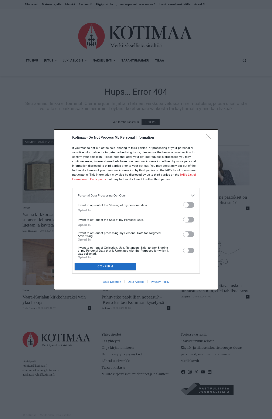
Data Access (136, 281)
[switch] (188, 205)
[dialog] (136, 209)
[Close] (209, 138)
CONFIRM (105, 266)
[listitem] (136, 195)
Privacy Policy (160, 281)
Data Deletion (112, 281)
